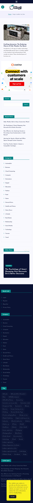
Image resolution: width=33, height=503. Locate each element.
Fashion (7, 190)
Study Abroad (6, 436)
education (5, 421)
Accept (13, 496)
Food (6, 194)
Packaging (19, 430)
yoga (25, 454)
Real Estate (8, 218)
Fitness (15, 424)
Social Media (8, 225)
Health (22, 424)
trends (21, 439)
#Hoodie (5, 394)
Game (7, 198)
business (5, 409)
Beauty (27, 406)
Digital (7, 183)
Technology (8, 229)
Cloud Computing (10, 171)
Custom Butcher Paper (17, 412)
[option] (16, 266)
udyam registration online (10, 448)
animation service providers (10, 403)
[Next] (28, 250)
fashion (28, 421)
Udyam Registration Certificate (11, 445)
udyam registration (8, 442)
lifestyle (14, 427)
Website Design (7, 454)
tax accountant (18, 436)
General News (9, 202)
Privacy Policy (6, 307)
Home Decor (8, 210)
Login (4, 297)
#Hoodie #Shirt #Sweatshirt (18, 394)
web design (23, 451)
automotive (19, 406)
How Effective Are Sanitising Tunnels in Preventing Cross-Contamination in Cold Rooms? (14, 132)
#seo (4, 397)
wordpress (17, 454)
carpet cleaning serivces (17, 409)
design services (24, 415)
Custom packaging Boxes (9, 415)
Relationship (8, 221)
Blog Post (5, 304)
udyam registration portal (10, 451)
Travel (7, 237)
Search (7, 98)
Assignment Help (7, 406)
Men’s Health (23, 427)
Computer (8, 175)
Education (8, 186)
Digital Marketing (7, 418)
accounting (20, 400)
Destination (8, 179)
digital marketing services (23, 418)
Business (7, 167)
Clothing (5, 412)
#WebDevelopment (14, 397)
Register (5, 300)
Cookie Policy (17, 492)
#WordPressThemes (8, 400)
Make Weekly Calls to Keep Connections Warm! (16, 121)
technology (6, 439)
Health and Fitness (10, 206)
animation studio (25, 403)
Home (9, 14)
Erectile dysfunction (17, 421)
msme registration (8, 430)
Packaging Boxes (7, 433)
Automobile (8, 163)
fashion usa (6, 424)
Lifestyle (7, 214)
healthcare (6, 427)
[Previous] (25, 250)
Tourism (7, 233)
